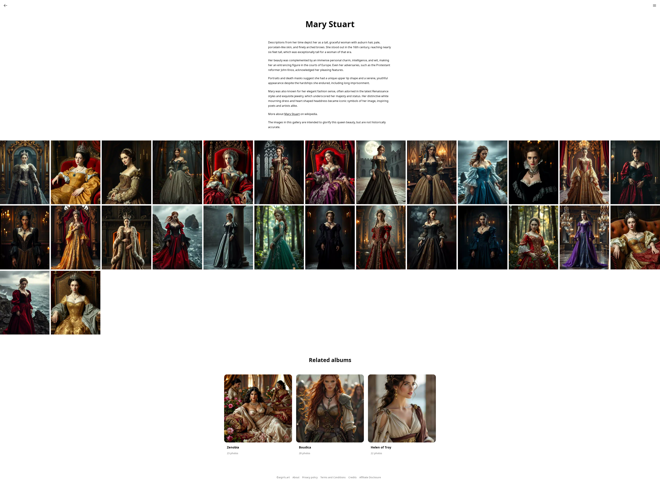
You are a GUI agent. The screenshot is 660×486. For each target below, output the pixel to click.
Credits (352, 477)
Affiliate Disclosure (370, 477)
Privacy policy (310, 477)
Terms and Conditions (333, 477)
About (296, 477)
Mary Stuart (292, 114)
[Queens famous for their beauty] (5, 5)
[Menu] (654, 5)
